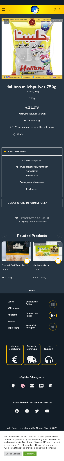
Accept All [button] (30, 453)
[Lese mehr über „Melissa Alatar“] (58, 261)
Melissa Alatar (41, 265)
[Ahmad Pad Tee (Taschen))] (16, 251)
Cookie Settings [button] (13, 453)
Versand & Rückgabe (31, 326)
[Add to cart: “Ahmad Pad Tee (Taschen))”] (27, 261)
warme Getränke (38, 221)
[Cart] (60, 10)
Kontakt (12, 321)
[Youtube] (47, 411)
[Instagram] (27, 411)
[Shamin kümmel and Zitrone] (59, 87)
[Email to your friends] (47, 134)
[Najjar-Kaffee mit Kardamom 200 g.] (5, 87)
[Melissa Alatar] (47, 251)
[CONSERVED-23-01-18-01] (32, 48)
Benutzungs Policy (32, 302)
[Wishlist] (6, 21)
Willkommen (14, 308)
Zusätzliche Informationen (28, 202)
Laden (11, 301)
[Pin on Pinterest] (40, 134)
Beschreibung (18, 151)
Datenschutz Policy (32, 314)
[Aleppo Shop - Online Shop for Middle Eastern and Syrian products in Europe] (32, 9)
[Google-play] (53, 315)
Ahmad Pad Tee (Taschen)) (16, 265)
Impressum (13, 328)
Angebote (12, 315)
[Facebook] (17, 411)
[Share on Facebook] (34, 134)
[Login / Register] (56, 10)
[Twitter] (37, 411)
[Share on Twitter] (28, 134)
